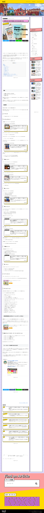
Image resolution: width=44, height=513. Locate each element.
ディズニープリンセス (12, 18)
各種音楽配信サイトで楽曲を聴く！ (11, 366)
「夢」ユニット (6, 71)
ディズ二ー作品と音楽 (34, 43)
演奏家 (33, 37)
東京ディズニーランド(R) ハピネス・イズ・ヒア (14, 280)
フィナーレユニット (6, 72)
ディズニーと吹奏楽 (34, 53)
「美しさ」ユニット (6, 69)
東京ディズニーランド (5, 18)
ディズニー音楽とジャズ (35, 54)
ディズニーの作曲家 (34, 35)
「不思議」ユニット (6, 70)
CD (32, 40)
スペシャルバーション (6, 73)
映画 (32, 45)
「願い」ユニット (6, 68)
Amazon (10, 283)
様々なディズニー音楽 (34, 51)
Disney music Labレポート (34, 32)
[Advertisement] (15, 47)
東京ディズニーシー (34, 48)
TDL (8, 18)
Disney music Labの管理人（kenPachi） (13, 360)
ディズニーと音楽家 (33, 34)
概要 (3, 64)
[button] (36, 483)
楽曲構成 (4, 65)
